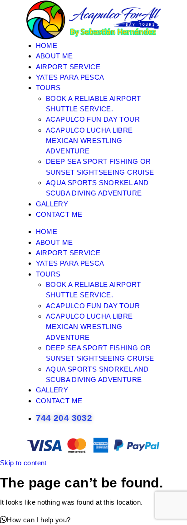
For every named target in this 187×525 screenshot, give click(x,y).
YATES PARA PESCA (70, 77)
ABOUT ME (54, 56)
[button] (35, 520)
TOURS (48, 87)
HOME (47, 45)
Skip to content (23, 463)
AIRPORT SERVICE (68, 67)
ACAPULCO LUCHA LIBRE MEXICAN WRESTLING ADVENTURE (89, 140)
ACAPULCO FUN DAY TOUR (93, 119)
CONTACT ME (59, 214)
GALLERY (52, 204)
